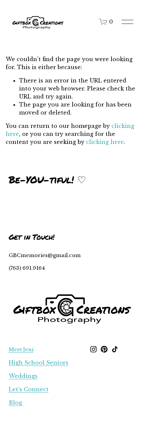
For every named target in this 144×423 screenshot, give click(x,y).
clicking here (105, 142)
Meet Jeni (21, 350)
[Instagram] (93, 349)
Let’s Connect (29, 389)
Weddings (23, 376)
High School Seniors (38, 362)
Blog (15, 402)
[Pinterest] (104, 349)
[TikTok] (115, 349)
